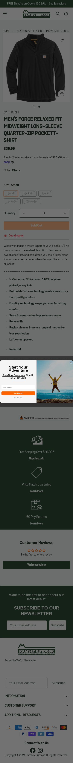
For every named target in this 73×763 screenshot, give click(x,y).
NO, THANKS (18, 397)
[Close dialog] (71, 362)
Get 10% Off (18, 393)
